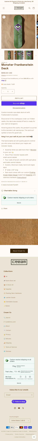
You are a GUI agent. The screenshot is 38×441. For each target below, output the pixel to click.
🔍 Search (7, 317)
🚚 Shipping (8, 343)
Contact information (19, 437)
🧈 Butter (7, 306)
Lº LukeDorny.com (10, 322)
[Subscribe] (32, 395)
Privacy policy (9, 434)
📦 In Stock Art (8, 285)
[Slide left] (2, 55)
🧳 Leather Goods (9, 297)
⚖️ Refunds (7, 338)
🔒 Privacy (7, 334)
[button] (4, 8)
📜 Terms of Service (10, 347)
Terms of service (19, 434)
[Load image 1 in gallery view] (9, 55)
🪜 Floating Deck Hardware (12, 293)
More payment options (19, 108)
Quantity (4, 88)
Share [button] (5, 208)
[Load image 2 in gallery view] (19, 55)
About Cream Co (19, 251)
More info (19, 202)
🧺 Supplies (7, 289)
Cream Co (9, 431)
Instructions (22, 177)
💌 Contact (7, 330)
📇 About (7, 326)
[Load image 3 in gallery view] (28, 55)
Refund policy (33, 431)
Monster (33, 150)
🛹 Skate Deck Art (10, 280)
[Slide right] (36, 55)
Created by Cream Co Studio (19, 431)
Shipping (3, 75)
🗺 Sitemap (7, 351)
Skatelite (29, 175)
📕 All (5, 276)
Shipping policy (30, 434)
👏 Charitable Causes (11, 301)
